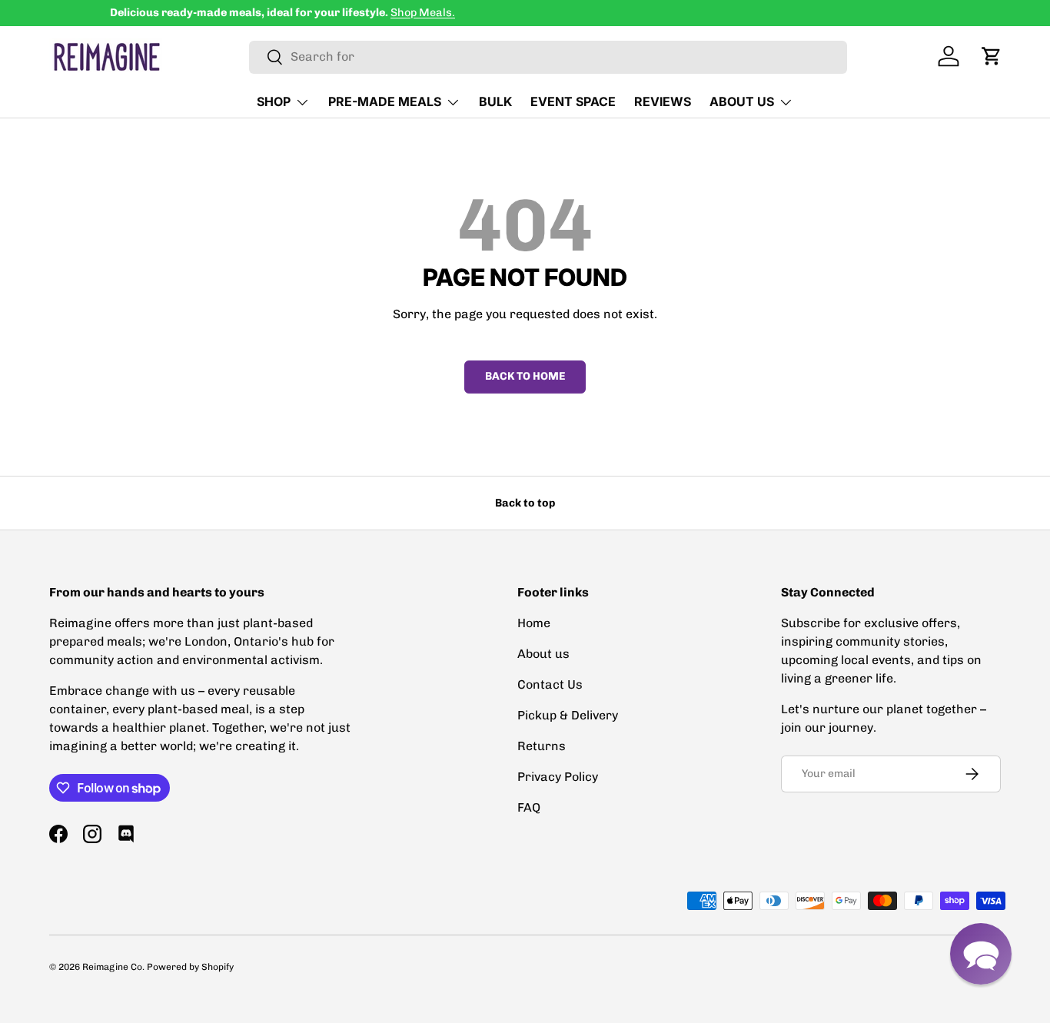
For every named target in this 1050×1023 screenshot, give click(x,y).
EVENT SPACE (573, 101)
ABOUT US (741, 101)
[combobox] (548, 56)
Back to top (525, 503)
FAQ (528, 807)
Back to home (525, 376)
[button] (991, 56)
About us (543, 653)
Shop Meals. (362, 12)
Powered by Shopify (190, 967)
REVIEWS (662, 101)
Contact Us (550, 684)
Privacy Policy (557, 776)
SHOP (274, 101)
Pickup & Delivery (567, 715)
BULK (495, 101)
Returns (541, 746)
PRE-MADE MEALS (384, 101)
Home (533, 623)
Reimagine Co (112, 967)
